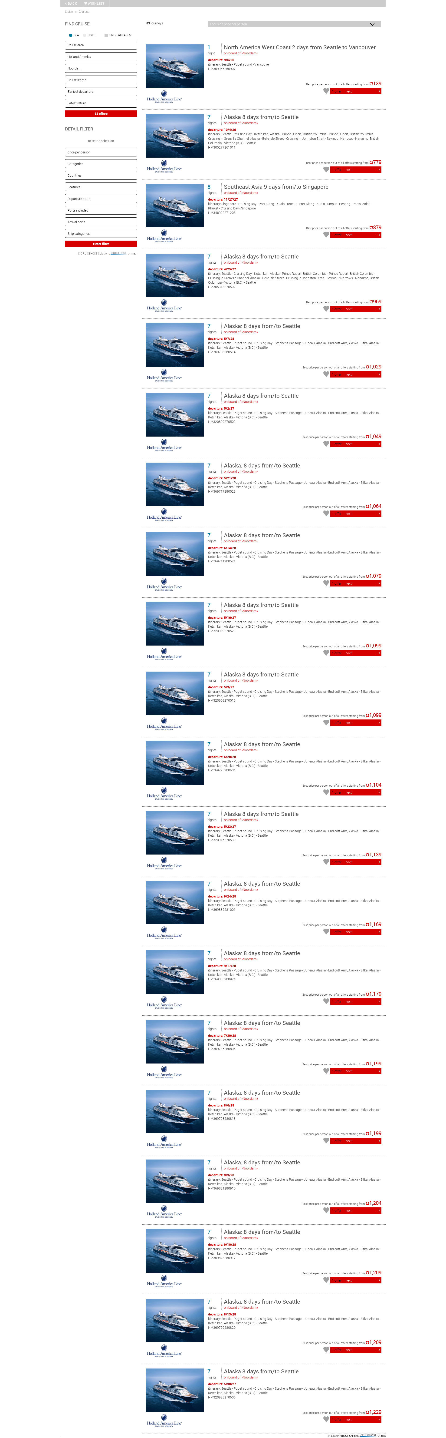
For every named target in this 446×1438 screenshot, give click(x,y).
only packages (120, 35)
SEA (76, 35)
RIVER (91, 35)
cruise (69, 11)
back (72, 3)
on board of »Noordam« (300, 49)
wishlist (96, 3)
